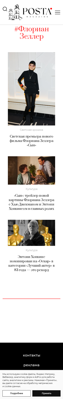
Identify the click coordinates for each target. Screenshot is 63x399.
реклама (31, 365)
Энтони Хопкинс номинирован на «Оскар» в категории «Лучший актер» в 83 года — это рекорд (31, 263)
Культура (31, 189)
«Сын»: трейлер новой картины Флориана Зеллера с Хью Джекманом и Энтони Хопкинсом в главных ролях (31, 202)
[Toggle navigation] (56, 12)
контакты (31, 355)
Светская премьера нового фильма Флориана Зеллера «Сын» (31, 141)
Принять (46, 393)
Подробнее (16, 393)
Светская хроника (31, 129)
